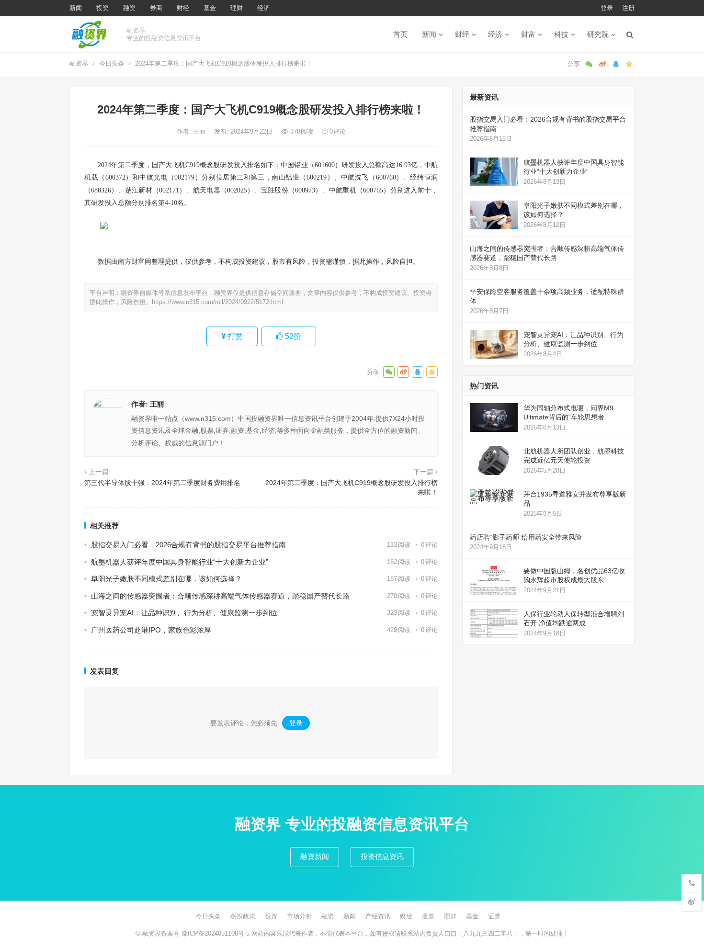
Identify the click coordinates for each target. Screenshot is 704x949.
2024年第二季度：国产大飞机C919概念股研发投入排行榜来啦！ (351, 487)
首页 (400, 34)
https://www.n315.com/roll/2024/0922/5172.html (217, 301)
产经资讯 (377, 916)
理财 (236, 7)
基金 (210, 7)
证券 (494, 916)
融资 (129, 7)
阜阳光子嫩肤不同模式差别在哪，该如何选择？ (166, 579)
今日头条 (111, 63)
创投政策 (242, 916)
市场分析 (299, 916)
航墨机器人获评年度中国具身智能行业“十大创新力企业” (179, 562)
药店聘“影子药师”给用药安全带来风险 (526, 537)
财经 (183, 7)
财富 (528, 34)
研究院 (598, 34)
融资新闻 (314, 856)
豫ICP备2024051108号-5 (216, 933)
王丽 (200, 131)
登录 (607, 7)
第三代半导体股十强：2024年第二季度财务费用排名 (162, 482)
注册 (628, 7)
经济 (263, 7)
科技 (561, 34)
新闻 (75, 7)
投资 (102, 7)
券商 (156, 7)
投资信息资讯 (382, 856)
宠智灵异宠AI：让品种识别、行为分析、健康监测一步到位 (184, 613)
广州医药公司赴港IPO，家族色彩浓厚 (151, 630)
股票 (428, 916)
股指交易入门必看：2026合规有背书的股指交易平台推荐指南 (188, 545)
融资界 (78, 63)
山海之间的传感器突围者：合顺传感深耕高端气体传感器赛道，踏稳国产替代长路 (220, 596)
